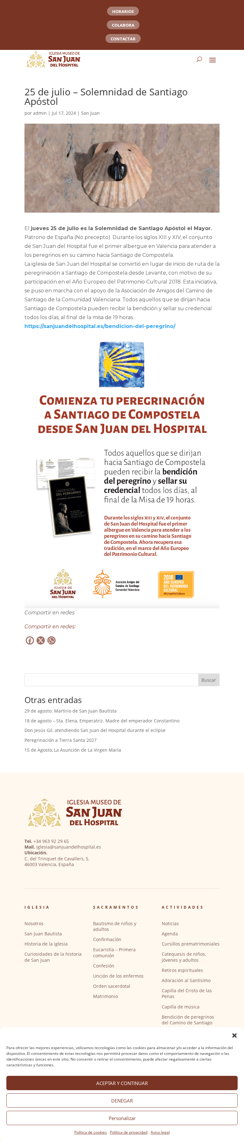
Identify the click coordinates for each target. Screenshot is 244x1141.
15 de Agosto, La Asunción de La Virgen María (72, 750)
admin (40, 113)
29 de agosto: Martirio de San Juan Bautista (70, 711)
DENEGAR (122, 1100)
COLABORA (123, 25)
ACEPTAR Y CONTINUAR (122, 1083)
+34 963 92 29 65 (51, 841)
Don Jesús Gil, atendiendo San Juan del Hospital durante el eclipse (95, 730)
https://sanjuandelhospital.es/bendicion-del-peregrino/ (99, 326)
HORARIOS (123, 11)
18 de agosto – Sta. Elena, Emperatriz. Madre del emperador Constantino (102, 721)
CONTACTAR (123, 39)
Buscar (208, 680)
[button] (234, 1035)
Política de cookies (90, 1132)
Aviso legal (160, 1132)
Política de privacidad (128, 1132)
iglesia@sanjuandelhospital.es (68, 847)
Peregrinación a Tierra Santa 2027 (60, 740)
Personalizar (122, 1118)
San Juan (90, 113)
